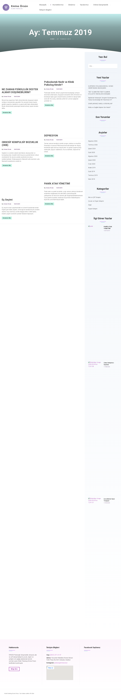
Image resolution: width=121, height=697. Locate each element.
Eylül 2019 (91, 172)
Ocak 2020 (91, 164)
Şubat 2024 (91, 149)
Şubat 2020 (91, 160)
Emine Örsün (7, 96)
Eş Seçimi (7, 199)
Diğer (90, 205)
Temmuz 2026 (93, 145)
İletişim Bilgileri (45, 10)
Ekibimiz (71, 5)
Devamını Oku (7, 112)
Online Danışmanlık (100, 5)
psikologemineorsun (60, 663)
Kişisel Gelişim (92, 209)
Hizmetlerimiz (58, 5)
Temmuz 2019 (93, 175)
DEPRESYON (51, 135)
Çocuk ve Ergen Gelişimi (96, 201)
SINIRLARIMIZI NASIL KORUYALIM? (100, 104)
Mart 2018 (91, 179)
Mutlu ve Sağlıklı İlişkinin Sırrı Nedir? (99, 107)
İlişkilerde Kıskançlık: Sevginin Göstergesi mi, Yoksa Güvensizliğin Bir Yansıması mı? (102, 99)
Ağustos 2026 (92, 141)
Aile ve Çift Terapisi (94, 197)
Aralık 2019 (91, 168)
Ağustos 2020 (92, 156)
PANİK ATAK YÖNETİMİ (57, 183)
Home (52, 39)
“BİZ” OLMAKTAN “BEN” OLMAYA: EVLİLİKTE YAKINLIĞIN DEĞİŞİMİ (99, 93)
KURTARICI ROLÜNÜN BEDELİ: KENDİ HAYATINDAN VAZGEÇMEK (100, 87)
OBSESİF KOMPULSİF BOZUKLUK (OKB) (20, 143)
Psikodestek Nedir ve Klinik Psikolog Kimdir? (59, 83)
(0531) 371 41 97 (55, 655)
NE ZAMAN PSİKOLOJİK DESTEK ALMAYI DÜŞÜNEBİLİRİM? (20, 91)
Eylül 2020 (91, 153)
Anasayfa (42, 5)
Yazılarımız (84, 5)
